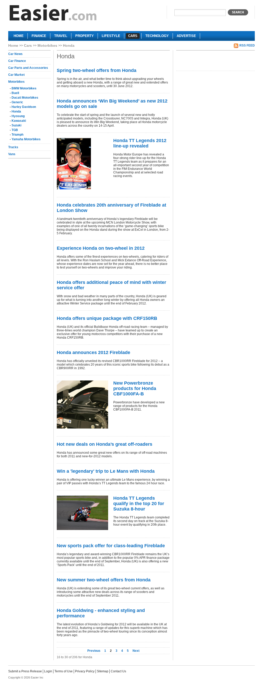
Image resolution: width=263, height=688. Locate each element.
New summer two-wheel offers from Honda (104, 579)
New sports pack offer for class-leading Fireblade (111, 545)
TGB (15, 130)
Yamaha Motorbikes (26, 139)
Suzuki (16, 125)
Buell (15, 93)
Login (48, 671)
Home (13, 45)
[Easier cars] (53, 13)
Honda (16, 111)
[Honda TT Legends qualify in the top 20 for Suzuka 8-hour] (82, 513)
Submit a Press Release (25, 671)
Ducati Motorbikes (25, 97)
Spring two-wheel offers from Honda (96, 70)
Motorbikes (47, 45)
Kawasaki (19, 121)
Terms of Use (63, 671)
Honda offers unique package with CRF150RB (107, 318)
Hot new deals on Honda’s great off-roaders (104, 444)
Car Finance (17, 61)
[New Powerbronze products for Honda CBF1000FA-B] (82, 404)
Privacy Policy (85, 671)
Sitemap (102, 671)
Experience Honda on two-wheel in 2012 (101, 248)
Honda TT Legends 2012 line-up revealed (139, 143)
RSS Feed (247, 45)
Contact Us (118, 671)
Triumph (17, 134)
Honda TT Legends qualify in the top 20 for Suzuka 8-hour (138, 504)
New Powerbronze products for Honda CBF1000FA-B (134, 388)
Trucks (13, 147)
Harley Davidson (24, 107)
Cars (28, 45)
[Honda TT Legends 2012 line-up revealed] (82, 163)
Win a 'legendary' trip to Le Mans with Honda (106, 471)
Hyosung (18, 116)
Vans (11, 154)
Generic (17, 102)
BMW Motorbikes (24, 88)
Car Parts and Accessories (28, 68)
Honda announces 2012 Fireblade (93, 352)
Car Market (16, 75)
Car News (15, 54)
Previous (94, 651)
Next (136, 651)
